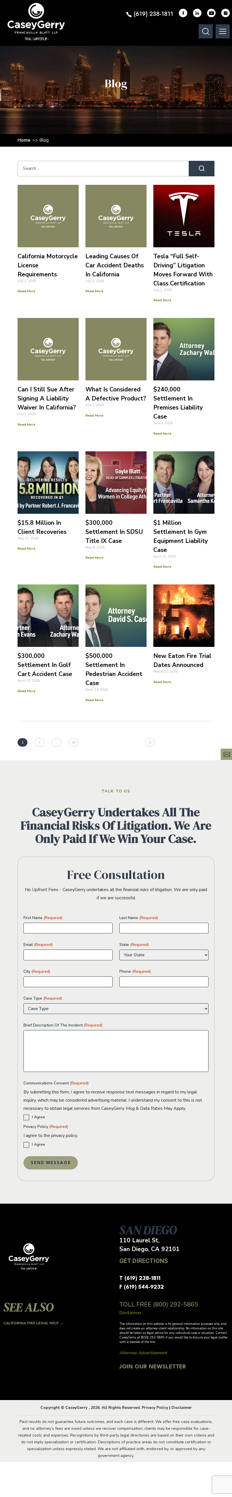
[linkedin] (197, 13)
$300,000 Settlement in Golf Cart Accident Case (45, 665)
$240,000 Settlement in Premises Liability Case (178, 403)
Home (24, 140)
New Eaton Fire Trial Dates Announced (182, 660)
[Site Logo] (36, 21)
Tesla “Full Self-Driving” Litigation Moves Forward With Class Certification (183, 269)
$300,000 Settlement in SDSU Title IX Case (114, 532)
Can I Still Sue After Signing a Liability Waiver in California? (47, 398)
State (134, 944)
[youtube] (211, 13)
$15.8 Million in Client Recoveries (42, 527)
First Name (42, 917)
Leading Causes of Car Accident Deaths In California (114, 265)
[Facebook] (183, 13)
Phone (135, 971)
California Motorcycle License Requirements (48, 265)
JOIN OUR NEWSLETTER (152, 1367)
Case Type (42, 998)
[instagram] (225, 13)
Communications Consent (56, 1083)
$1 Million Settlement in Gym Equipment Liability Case (180, 536)
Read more (26, 291)
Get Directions (143, 1260)
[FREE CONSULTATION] (226, 754)
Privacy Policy (45, 1126)
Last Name (138, 917)
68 (74, 742)
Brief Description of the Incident (62, 1025)
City (36, 971)
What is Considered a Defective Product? (115, 393)
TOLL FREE (158, 1304)
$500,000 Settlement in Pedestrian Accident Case (113, 669)
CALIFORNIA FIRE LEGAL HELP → (33, 1323)
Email (38, 944)
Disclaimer (181, 1407)
